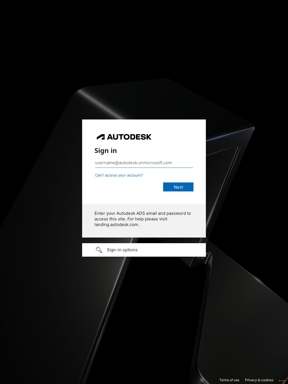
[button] (144, 250)
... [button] (282, 379)
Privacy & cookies (259, 380)
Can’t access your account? (119, 175)
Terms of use (229, 380)
